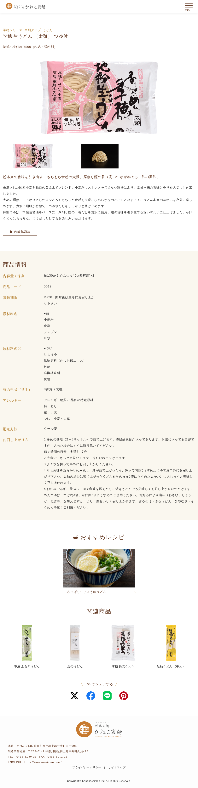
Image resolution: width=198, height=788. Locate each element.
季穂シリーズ (12, 30)
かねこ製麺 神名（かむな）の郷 (25, 6)
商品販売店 (22, 231)
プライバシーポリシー (86, 767)
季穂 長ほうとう (123, 666)
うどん (48, 30)
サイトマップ (116, 767)
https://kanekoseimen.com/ (43, 762)
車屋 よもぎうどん (27, 666)
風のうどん (75, 666)
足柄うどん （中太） (171, 666)
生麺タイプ (32, 30)
